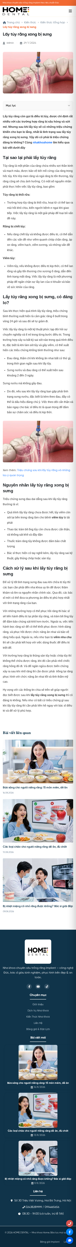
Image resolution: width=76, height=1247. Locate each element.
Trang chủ (13, 22)
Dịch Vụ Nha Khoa (38, 1010)
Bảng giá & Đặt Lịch (38, 1029)
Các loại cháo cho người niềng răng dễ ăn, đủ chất (35, 847)
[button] (69, 105)
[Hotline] (69, 1223)
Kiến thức (30, 22)
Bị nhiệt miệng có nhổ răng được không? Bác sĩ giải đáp (38, 906)
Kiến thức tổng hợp (52, 22)
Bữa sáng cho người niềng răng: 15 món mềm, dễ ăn (35, 787)
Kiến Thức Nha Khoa (38, 1017)
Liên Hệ (38, 1023)
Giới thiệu (38, 1004)
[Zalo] (69, 1240)
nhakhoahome (42, 142)
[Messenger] (69, 1231)
